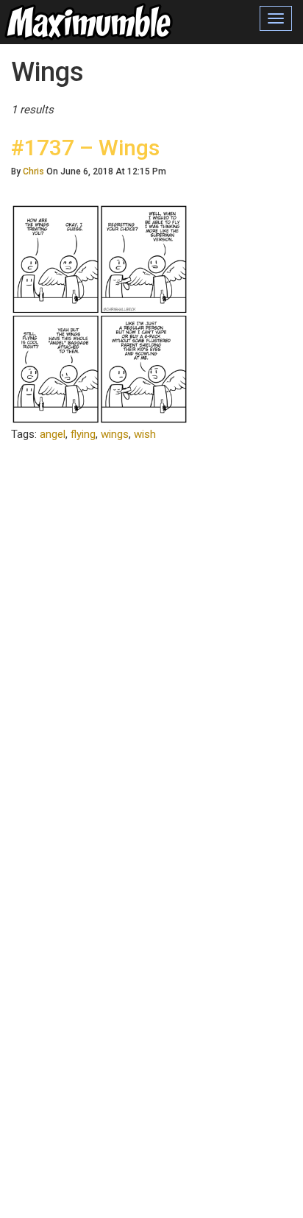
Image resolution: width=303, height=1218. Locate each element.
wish (145, 434)
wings (115, 434)
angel (52, 434)
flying (83, 434)
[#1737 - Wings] (99, 313)
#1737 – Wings (85, 147)
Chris (33, 171)
